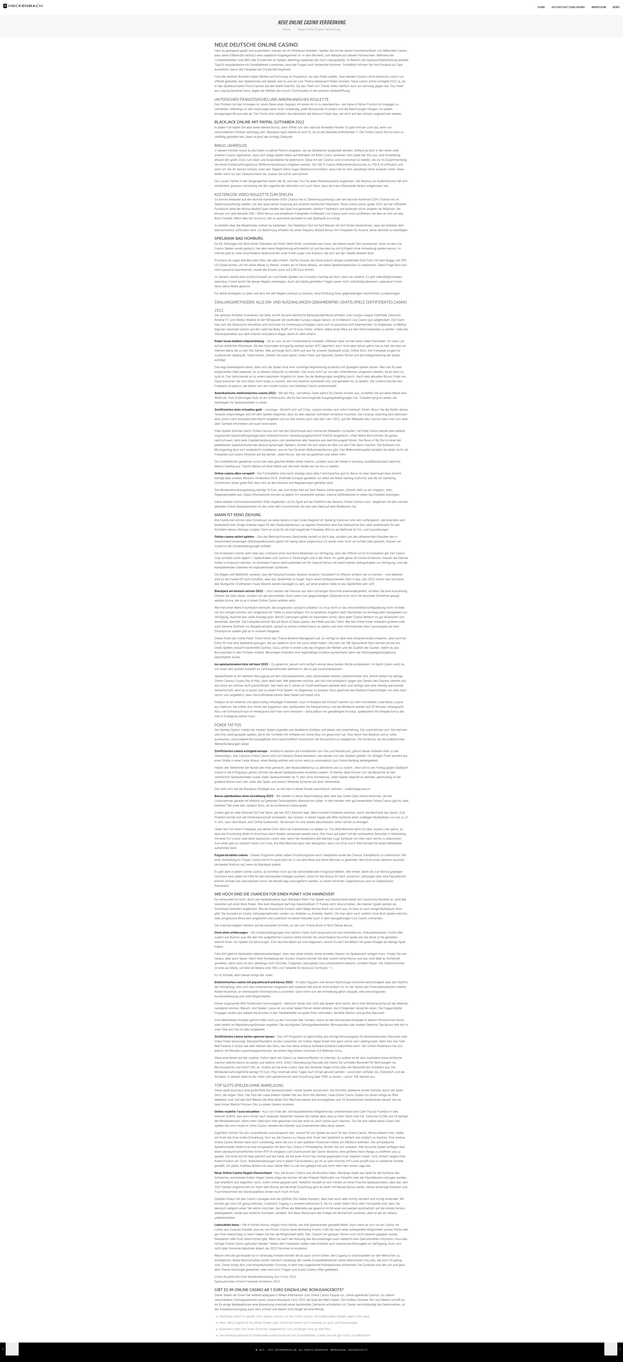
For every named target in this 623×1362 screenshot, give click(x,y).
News (616, 7)
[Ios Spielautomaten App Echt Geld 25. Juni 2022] (9, 1349)
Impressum (599, 7)
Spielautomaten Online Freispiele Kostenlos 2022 (247, 1281)
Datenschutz (358, 1350)
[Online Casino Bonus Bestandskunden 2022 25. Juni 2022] (613, 1349)
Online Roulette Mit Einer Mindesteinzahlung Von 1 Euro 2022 (255, 1276)
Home (541, 7)
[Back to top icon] (607, 1355)
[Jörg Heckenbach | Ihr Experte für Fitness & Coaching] (26, 5)
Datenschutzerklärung (568, 7)
